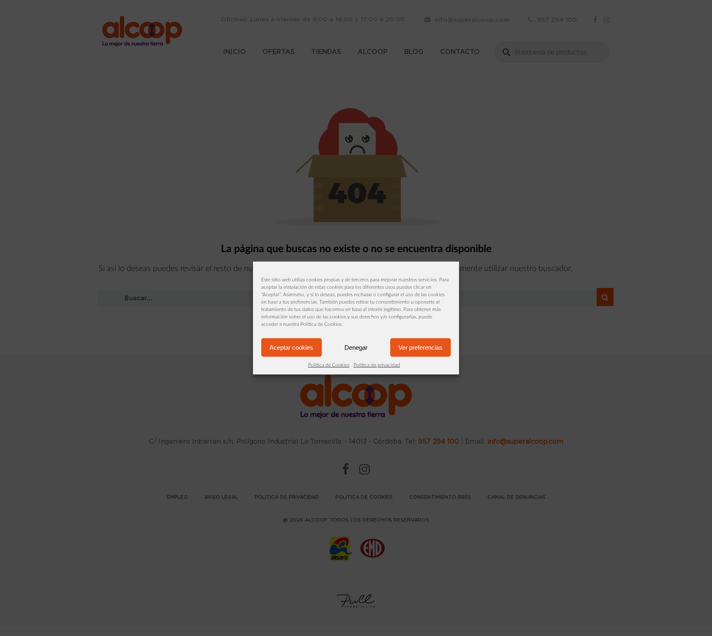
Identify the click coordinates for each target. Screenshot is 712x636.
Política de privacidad (377, 364)
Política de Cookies (328, 364)
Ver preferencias (420, 347)
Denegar (356, 347)
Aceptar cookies (291, 347)
